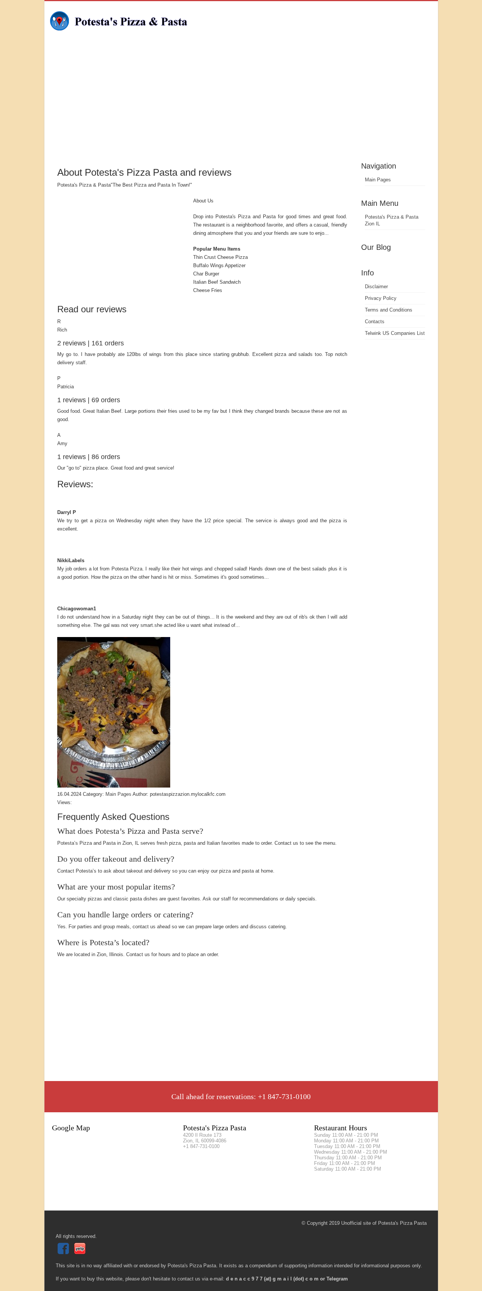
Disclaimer (376, 286)
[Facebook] (64, 1252)
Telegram (337, 1279)
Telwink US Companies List (395, 333)
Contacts (374, 321)
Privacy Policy (381, 298)
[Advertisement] (241, 103)
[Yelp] (80, 1252)
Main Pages (378, 179)
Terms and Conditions (388, 310)
